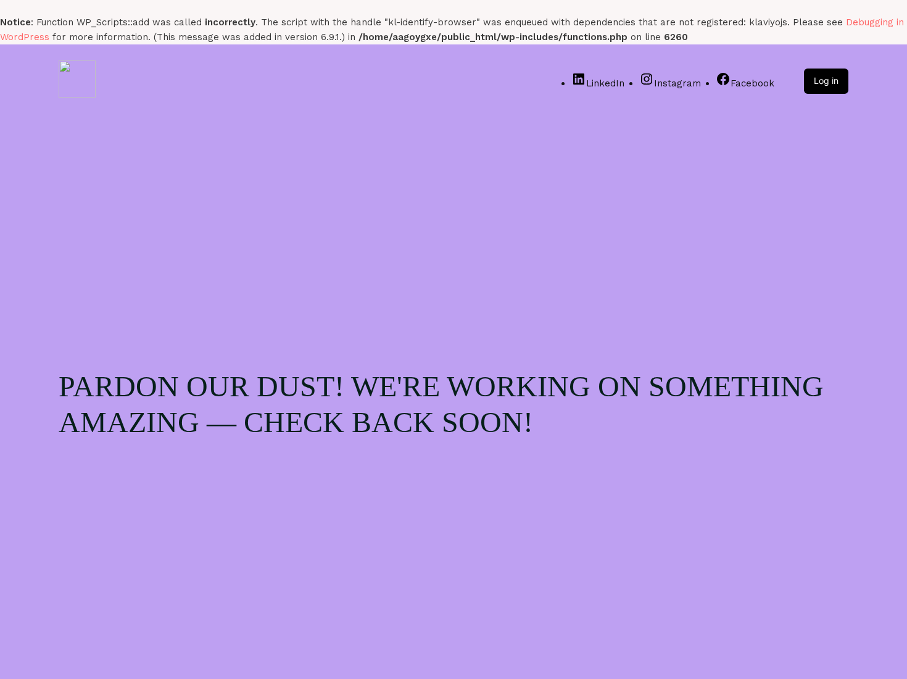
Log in (826, 80)
